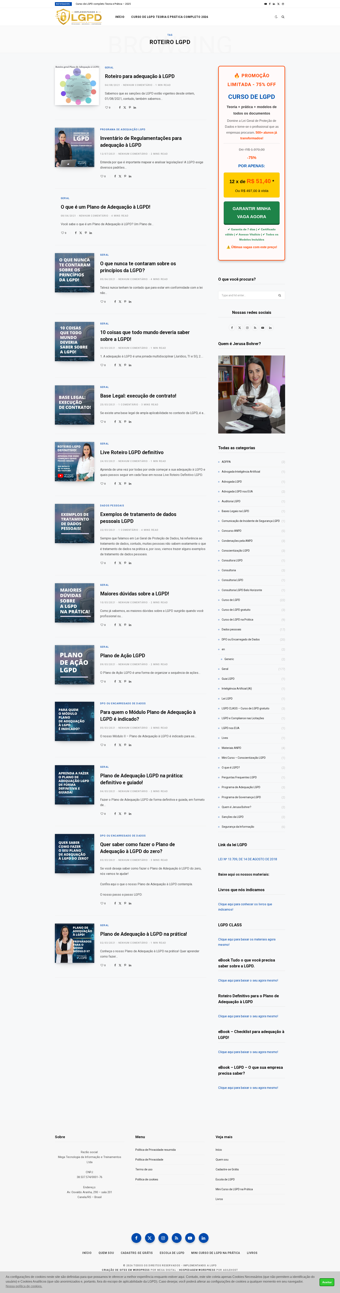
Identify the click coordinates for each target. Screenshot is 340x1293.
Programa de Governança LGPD (241, 797)
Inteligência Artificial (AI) (237, 688)
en (223, 649)
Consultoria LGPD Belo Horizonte (242, 590)
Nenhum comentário (137, 85)
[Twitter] (124, 107)
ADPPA (226, 461)
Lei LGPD (227, 698)
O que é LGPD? (231, 767)
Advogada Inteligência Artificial (241, 471)
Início (120, 16)
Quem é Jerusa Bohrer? (236, 807)
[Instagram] (163, 1238)
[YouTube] (190, 1238)
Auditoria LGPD (231, 501)
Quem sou (222, 1159)
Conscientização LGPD (236, 550)
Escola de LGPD (225, 1179)
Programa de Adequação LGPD (122, 129)
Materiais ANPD (231, 747)
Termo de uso (143, 1169)
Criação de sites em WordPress (126, 1270)
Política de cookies (146, 1179)
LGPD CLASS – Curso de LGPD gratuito (245, 708)
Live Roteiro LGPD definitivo (132, 452)
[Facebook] (120, 107)
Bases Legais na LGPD (235, 511)
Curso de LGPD (231, 600)
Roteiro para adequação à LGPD (140, 76)
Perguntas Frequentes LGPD (239, 777)
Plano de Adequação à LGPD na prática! (143, 934)
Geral (109, 67)
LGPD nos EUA (230, 728)
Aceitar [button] (327, 1282)
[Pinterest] (130, 107)
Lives (225, 737)
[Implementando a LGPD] (79, 17)
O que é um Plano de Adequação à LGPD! (105, 207)
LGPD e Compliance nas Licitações (243, 718)
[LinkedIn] (135, 107)
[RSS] (177, 1238)
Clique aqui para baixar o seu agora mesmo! (248, 980)
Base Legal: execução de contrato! (138, 396)
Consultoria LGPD (232, 580)
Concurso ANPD (231, 530)
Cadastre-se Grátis (227, 1169)
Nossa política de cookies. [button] (24, 1286)
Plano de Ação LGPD (122, 655)
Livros (219, 1199)
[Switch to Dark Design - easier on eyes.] (276, 16)
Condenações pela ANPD (237, 540)
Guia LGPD (228, 678)
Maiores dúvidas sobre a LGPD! (134, 594)
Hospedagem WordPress (197, 1270)
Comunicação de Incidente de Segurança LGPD (251, 521)
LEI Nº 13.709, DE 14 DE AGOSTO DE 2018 (247, 859)
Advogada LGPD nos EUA (237, 491)
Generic (229, 659)
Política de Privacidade (149, 1159)
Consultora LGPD (232, 560)
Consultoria (229, 570)
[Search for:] (251, 295)
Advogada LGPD (232, 481)
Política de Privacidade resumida (155, 1149)
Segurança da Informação (238, 826)
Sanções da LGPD (233, 816)
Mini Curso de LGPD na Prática (234, 1189)
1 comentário (128, 404)
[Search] (283, 17)
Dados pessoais (112, 505)
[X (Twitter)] (150, 1238)
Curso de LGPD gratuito (236, 609)
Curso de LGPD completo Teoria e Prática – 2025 (103, 3)
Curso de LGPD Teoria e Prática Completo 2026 (169, 16)
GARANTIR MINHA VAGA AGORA (252, 212)
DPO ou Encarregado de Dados (123, 703)
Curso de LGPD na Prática (237, 619)
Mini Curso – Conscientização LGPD (244, 757)
